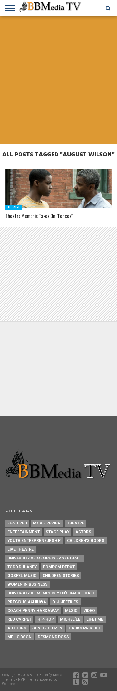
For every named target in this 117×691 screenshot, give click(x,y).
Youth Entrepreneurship (34, 540)
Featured (17, 523)
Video (89, 610)
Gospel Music (21, 575)
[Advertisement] (58, 81)
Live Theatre (20, 549)
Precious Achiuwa (26, 602)
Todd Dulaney (22, 567)
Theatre (75, 523)
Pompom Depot (59, 567)
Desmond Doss (53, 637)
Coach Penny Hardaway (33, 610)
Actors (83, 532)
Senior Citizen (47, 628)
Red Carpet (19, 619)
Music (71, 610)
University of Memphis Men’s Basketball (51, 593)
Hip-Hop (45, 619)
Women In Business (27, 584)
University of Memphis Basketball (44, 558)
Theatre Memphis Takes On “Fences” (39, 216)
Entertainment (23, 532)
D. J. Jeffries (65, 602)
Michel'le (70, 619)
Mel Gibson (19, 637)
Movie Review (47, 523)
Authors (16, 628)
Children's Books (85, 540)
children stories (61, 575)
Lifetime (94, 619)
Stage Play (57, 532)
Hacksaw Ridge (85, 628)
